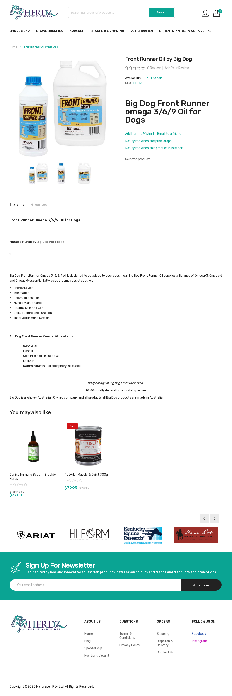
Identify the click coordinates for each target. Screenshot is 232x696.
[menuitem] (20, 31)
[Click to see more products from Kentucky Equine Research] (142, 535)
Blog (87, 641)
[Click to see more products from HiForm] (89, 535)
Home (13, 46)
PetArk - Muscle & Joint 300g (86, 475)
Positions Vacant (96, 655)
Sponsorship (93, 648)
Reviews (38, 204)
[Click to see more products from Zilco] (195, 535)
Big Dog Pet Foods (50, 241)
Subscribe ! (201, 585)
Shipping (163, 634)
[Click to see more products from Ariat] (36, 535)
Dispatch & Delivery (165, 643)
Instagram (199, 641)
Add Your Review (177, 68)
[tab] (17, 204)
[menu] (116, 31)
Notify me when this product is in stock (154, 148)
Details (17, 204)
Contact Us (165, 652)
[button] (61, 173)
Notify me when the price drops (148, 141)
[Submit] (161, 12)
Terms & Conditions (127, 636)
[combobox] (121, 12)
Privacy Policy (129, 645)
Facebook (199, 634)
